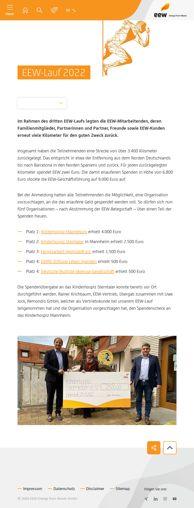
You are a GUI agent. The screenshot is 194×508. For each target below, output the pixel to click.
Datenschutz (64, 488)
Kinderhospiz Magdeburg (64, 231)
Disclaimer (95, 488)
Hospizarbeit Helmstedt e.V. (66, 251)
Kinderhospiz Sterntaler (62, 241)
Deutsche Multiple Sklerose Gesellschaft (77, 271)
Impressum (32, 488)
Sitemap (123, 488)
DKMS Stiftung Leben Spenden (69, 261)
